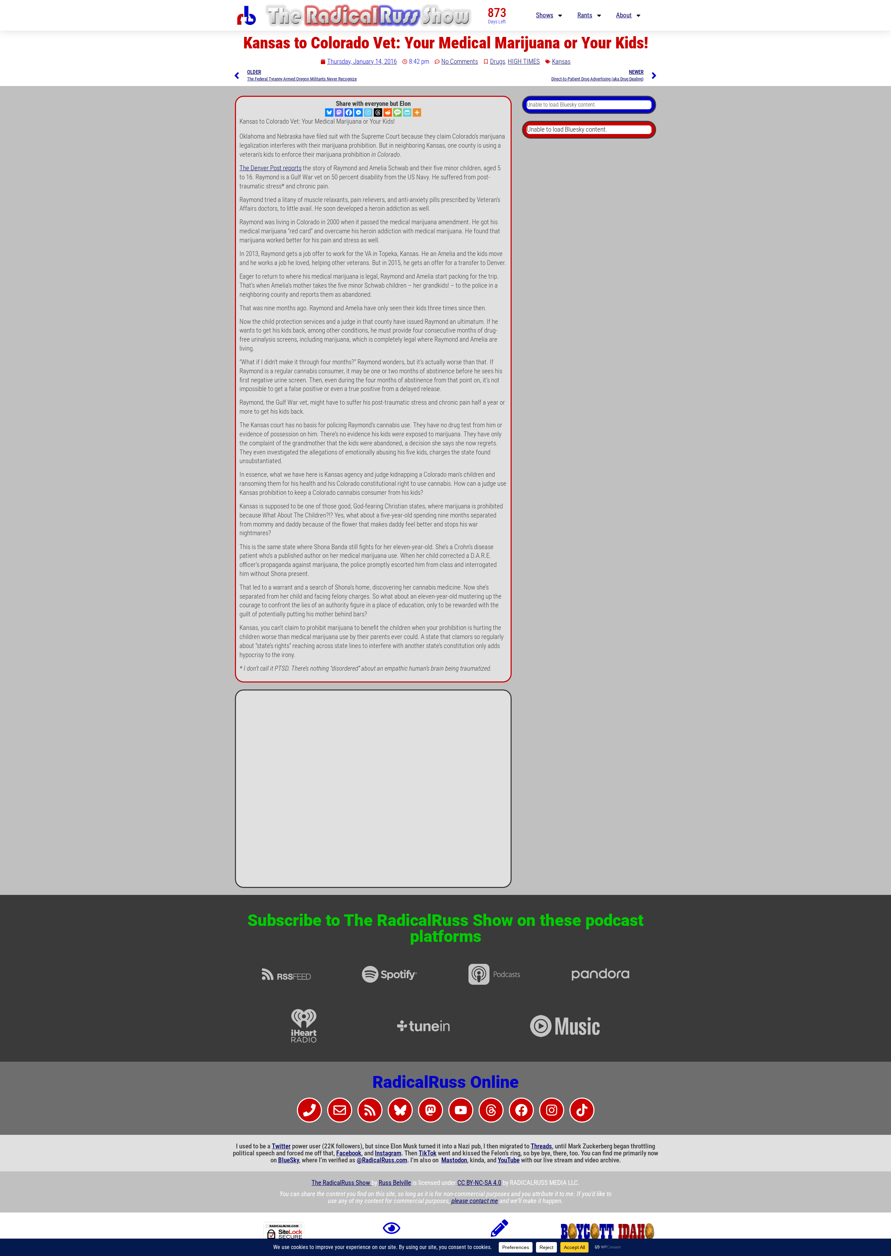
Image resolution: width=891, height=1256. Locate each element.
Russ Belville (395, 1183)
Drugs (497, 61)
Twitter (281, 1146)
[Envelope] (339, 1110)
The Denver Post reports (270, 168)
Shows (544, 15)
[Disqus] (373, 791)
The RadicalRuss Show (341, 1183)
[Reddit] (388, 112)
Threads (541, 1146)
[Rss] (370, 1110)
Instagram (388, 1153)
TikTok (427, 1153)
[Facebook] (349, 112)
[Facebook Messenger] (358, 112)
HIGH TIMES (524, 61)
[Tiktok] (581, 1110)
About (624, 15)
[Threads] (378, 112)
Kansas (561, 61)
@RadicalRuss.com (382, 1160)
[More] (417, 112)
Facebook (348, 1153)
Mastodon (454, 1160)
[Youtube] (460, 1110)
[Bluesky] (329, 112)
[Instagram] (368, 112)
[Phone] (309, 1110)
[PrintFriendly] (407, 112)
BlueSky (288, 1160)
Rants (584, 15)
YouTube (509, 1160)
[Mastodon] (339, 112)
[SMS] (397, 112)
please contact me (474, 1201)
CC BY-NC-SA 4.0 (479, 1183)
